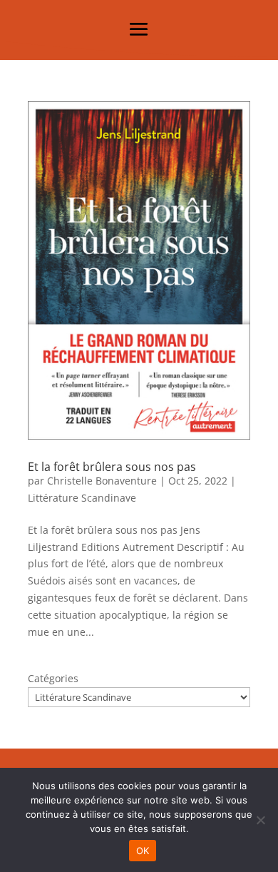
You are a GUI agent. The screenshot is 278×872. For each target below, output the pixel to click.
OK (143, 850)
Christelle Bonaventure (102, 480)
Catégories (53, 678)
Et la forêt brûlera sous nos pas (112, 467)
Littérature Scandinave (82, 498)
